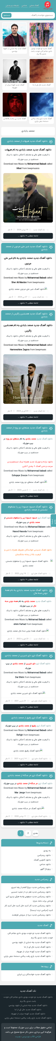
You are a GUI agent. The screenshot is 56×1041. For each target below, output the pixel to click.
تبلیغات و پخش (12, 5)
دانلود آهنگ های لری (39, 573)
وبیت (17, 1036)
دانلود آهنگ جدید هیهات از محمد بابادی (27, 141)
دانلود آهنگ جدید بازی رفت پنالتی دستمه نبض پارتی (27, 956)
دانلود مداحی (45, 864)
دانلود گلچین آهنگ (42, 860)
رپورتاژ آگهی (45, 869)
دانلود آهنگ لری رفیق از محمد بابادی (29, 717)
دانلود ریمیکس (44, 855)
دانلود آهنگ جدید (42, 149)
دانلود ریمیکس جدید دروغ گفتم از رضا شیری (31, 887)
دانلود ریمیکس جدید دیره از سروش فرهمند (31, 915)
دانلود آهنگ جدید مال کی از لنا (37, 947)
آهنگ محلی (34, 5)
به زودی (47, 850)
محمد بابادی (28, 131)
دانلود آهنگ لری (45, 517)
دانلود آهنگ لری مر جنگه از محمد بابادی (27, 775)
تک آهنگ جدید (39, 230)
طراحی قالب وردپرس (31, 1036)
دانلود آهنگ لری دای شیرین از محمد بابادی (26, 655)
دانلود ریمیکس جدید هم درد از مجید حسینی (31, 892)
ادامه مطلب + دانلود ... (28, 235)
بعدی (35, 833)
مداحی (24, 5)
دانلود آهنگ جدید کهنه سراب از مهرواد (33, 951)
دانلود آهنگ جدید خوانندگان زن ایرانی (34, 974)
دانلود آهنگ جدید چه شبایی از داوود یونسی (31, 942)
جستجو (7, 15)
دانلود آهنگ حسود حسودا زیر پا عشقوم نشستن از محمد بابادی (27, 508)
